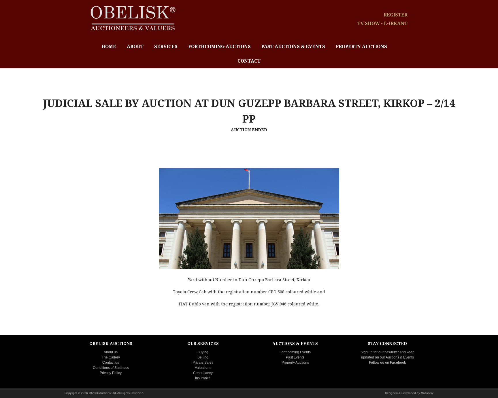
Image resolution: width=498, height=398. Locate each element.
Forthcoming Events (295, 352)
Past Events (295, 357)
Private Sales (203, 363)
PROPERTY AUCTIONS (361, 46)
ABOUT (135, 46)
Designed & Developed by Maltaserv (409, 393)
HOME (108, 46)
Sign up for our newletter (380, 352)
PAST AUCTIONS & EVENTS (293, 46)
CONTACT (249, 61)
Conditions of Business (111, 368)
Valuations (203, 368)
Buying (202, 352)
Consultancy (203, 373)
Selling (202, 357)
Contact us (110, 363)
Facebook (398, 363)
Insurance (203, 378)
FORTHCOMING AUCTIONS (219, 46)
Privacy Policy (111, 373)
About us (111, 352)
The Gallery (111, 357)
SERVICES (166, 46)
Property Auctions (295, 363)
